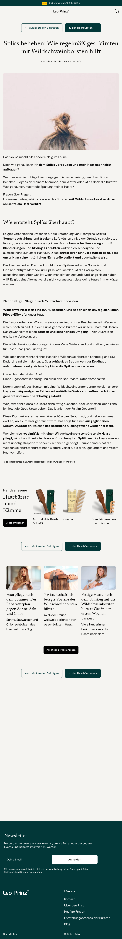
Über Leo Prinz (74, 905)
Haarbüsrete (15, 461)
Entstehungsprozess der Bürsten (87, 918)
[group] (61, 3)
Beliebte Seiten (73, 934)
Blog (67, 924)
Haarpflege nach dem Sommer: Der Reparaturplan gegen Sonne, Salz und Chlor (21, 604)
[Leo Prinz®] (61, 11)
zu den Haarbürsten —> (83, 27)
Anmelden (74, 859)
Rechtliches (10, 934)
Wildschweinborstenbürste (61, 461)
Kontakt (69, 899)
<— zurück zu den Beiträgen (42, 27)
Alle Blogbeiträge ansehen (61, 649)
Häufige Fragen (74, 912)
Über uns (69, 891)
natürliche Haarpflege (34, 461)
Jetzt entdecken (15, 522)
